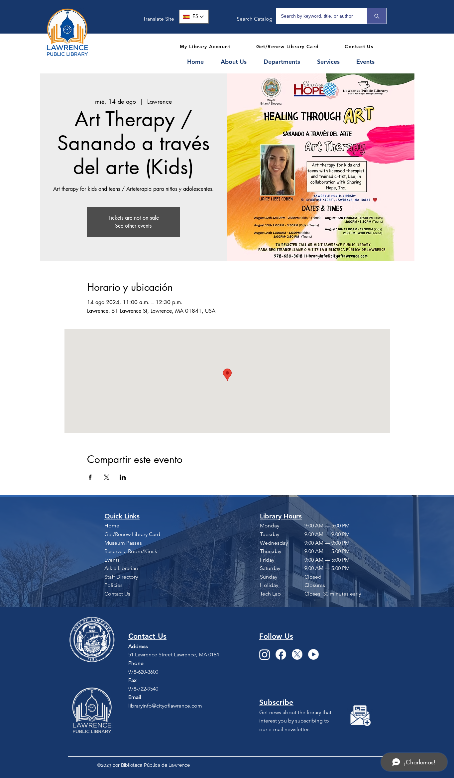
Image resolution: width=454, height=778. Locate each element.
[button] (237, 62)
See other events (133, 225)
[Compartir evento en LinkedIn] (123, 477)
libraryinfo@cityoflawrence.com (165, 706)
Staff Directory (121, 577)
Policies (113, 585)
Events (112, 560)
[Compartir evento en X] (106, 477)
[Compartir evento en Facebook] (90, 477)
